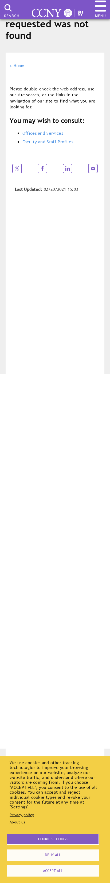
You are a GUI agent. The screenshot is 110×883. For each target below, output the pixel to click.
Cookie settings (53, 839)
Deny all (53, 854)
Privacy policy (22, 814)
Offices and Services (42, 133)
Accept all (53, 870)
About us (17, 822)
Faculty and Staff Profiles (47, 142)
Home (19, 65)
